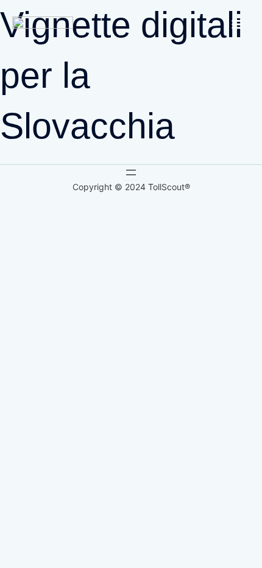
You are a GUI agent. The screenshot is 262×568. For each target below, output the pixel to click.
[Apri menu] (131, 172)
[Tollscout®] (42, 24)
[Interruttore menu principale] (237, 24)
